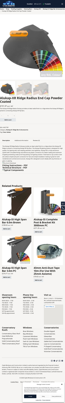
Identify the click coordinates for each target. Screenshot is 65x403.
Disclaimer (36, 382)
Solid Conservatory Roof (11, 341)
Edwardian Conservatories (49, 337)
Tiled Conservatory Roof (11, 344)
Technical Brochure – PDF (14, 167)
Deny (43, 396)
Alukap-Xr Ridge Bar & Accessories (54, 9)
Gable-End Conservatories (53, 341)
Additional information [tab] (21, 140)
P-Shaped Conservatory (52, 346)
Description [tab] (6, 140)
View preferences (56, 396)
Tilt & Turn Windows (30, 346)
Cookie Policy (38, 400)
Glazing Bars (28, 9)
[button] (62, 384)
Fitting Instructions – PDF (15, 165)
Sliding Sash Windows (31, 344)
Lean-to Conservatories (52, 344)
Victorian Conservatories (53, 351)
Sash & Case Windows (31, 341)
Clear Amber (7, 132)
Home (2, 9)
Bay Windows (28, 334)
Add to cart (7, 120)
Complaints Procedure (47, 382)
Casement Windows (30, 336)
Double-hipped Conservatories (49, 332)
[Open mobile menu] (62, 4)
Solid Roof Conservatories (53, 349)
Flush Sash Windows (30, 339)
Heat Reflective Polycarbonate (7, 337)
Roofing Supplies (16, 9)
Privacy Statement (46, 400)
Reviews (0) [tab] (36, 140)
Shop (7, 9)
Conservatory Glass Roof (11, 333)
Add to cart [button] (6, 229)
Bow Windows (28, 331)
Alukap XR (37, 9)
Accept (30, 396)
